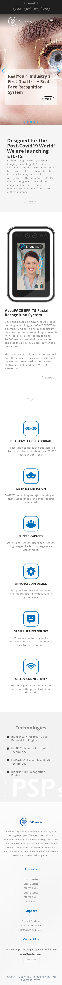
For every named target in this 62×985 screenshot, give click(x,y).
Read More (31, 201)
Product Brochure (31, 921)
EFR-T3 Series (31, 888)
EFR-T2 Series (31, 892)
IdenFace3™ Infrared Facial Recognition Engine (29, 738)
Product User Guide (31, 925)
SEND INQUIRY (31, 959)
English (18, 8)
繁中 (28, 8)
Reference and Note (31, 929)
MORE (48, 98)
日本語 (45, 8)
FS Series (31, 901)
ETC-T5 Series (31, 879)
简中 (36, 8)
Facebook (31, 3)
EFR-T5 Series (31, 883)
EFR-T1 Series (31, 897)
